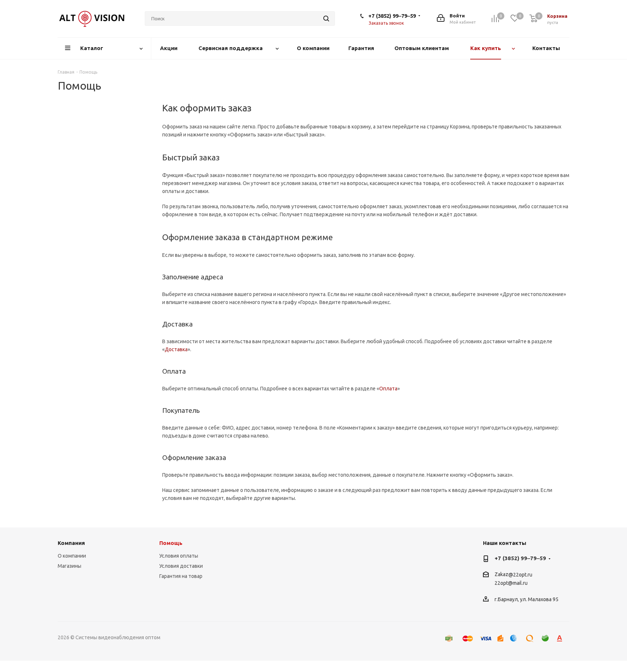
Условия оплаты (178, 556)
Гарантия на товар (180, 576)
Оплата (388, 388)
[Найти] (326, 18)
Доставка (176, 349)
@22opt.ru (520, 575)
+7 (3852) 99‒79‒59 (392, 16)
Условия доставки (181, 566)
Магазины (69, 566)
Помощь (171, 543)
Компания (71, 543)
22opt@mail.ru (511, 583)
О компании (72, 556)
